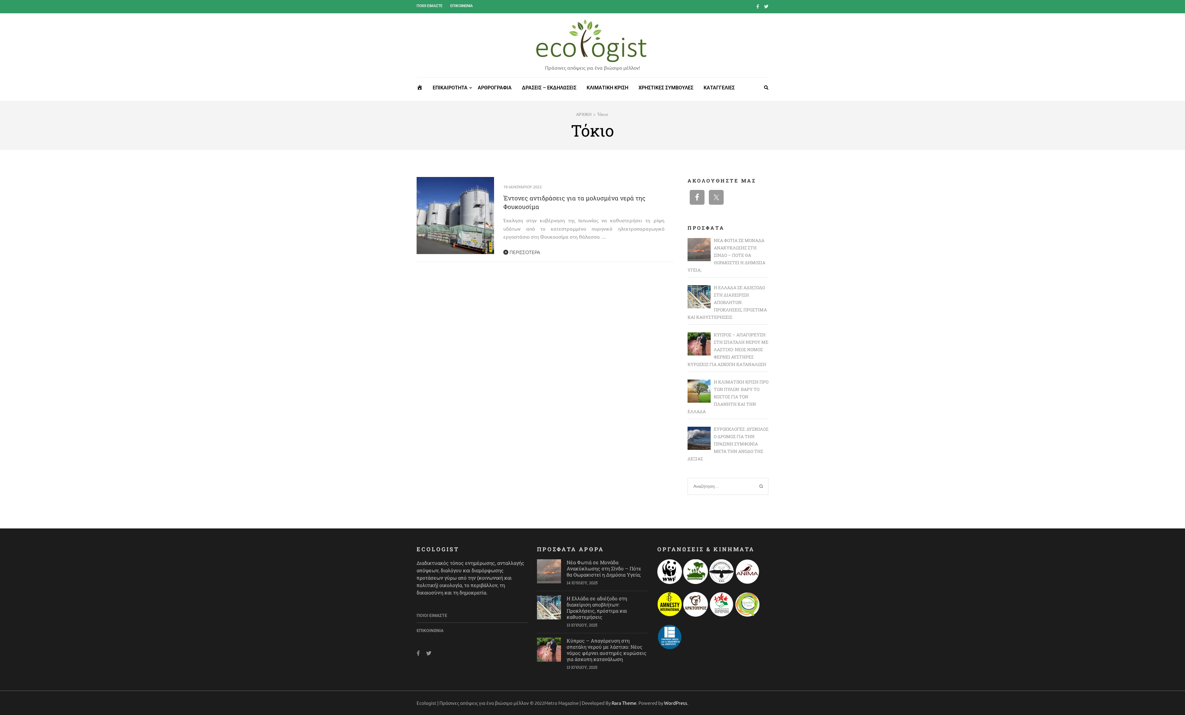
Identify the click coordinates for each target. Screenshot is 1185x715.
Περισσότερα (524, 252)
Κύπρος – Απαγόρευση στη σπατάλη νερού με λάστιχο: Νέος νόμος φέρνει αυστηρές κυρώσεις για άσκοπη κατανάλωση (607, 649)
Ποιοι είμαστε (430, 6)
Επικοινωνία (461, 6)
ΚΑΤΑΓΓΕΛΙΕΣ (719, 88)
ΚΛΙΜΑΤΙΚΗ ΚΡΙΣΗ (607, 88)
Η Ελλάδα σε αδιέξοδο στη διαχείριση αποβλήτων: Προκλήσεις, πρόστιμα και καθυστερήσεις (597, 607)
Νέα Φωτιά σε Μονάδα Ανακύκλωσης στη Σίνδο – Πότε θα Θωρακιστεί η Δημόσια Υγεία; (604, 568)
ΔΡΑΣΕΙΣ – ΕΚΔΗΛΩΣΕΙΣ (549, 88)
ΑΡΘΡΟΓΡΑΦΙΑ (495, 88)
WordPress (675, 703)
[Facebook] (757, 6)
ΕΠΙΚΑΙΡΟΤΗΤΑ (450, 88)
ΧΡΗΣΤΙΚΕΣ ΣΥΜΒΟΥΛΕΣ (665, 88)
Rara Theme (624, 703)
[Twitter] (766, 6)
